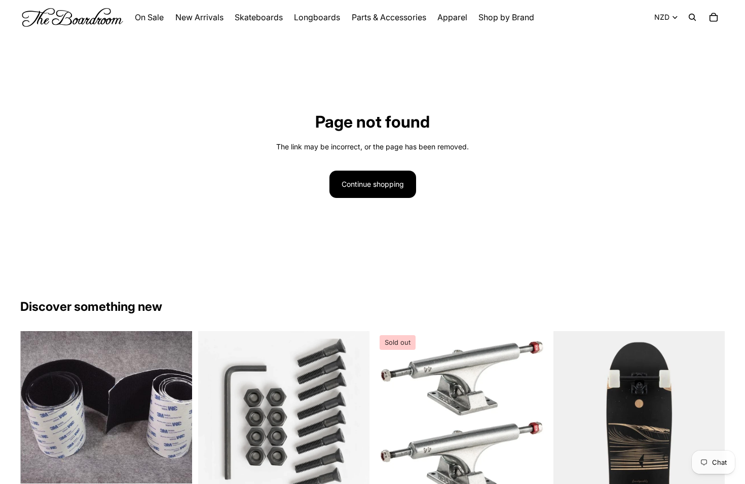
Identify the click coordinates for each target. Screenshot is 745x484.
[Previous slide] (391, 417)
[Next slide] (532, 417)
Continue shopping (373, 184)
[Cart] (713, 17)
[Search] (692, 17)
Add (184, 467)
